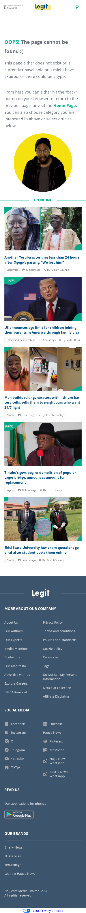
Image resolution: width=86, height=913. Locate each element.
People (10, 415)
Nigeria (10, 490)
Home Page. (65, 105)
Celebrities (12, 269)
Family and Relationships (20, 340)
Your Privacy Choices (48, 911)
